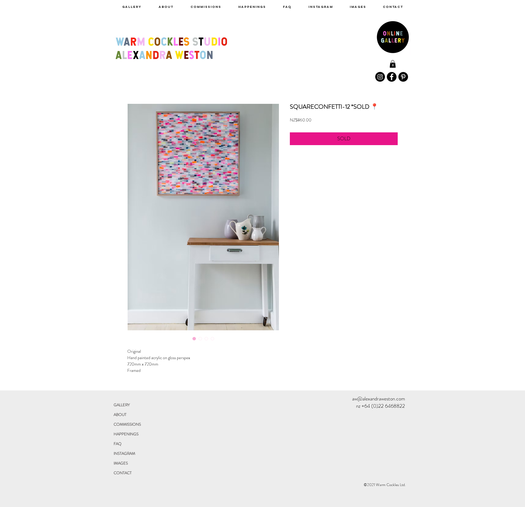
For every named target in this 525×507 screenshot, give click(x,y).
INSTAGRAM (124, 453)
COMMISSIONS (127, 424)
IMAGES (121, 463)
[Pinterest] (403, 77)
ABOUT (120, 414)
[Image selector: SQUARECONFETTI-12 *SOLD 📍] (194, 338)
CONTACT (123, 473)
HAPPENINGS (126, 434)
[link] (392, 64)
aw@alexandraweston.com (378, 398)
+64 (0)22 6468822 (383, 406)
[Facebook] (391, 77)
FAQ (118, 444)
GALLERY (122, 405)
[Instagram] (380, 77)
